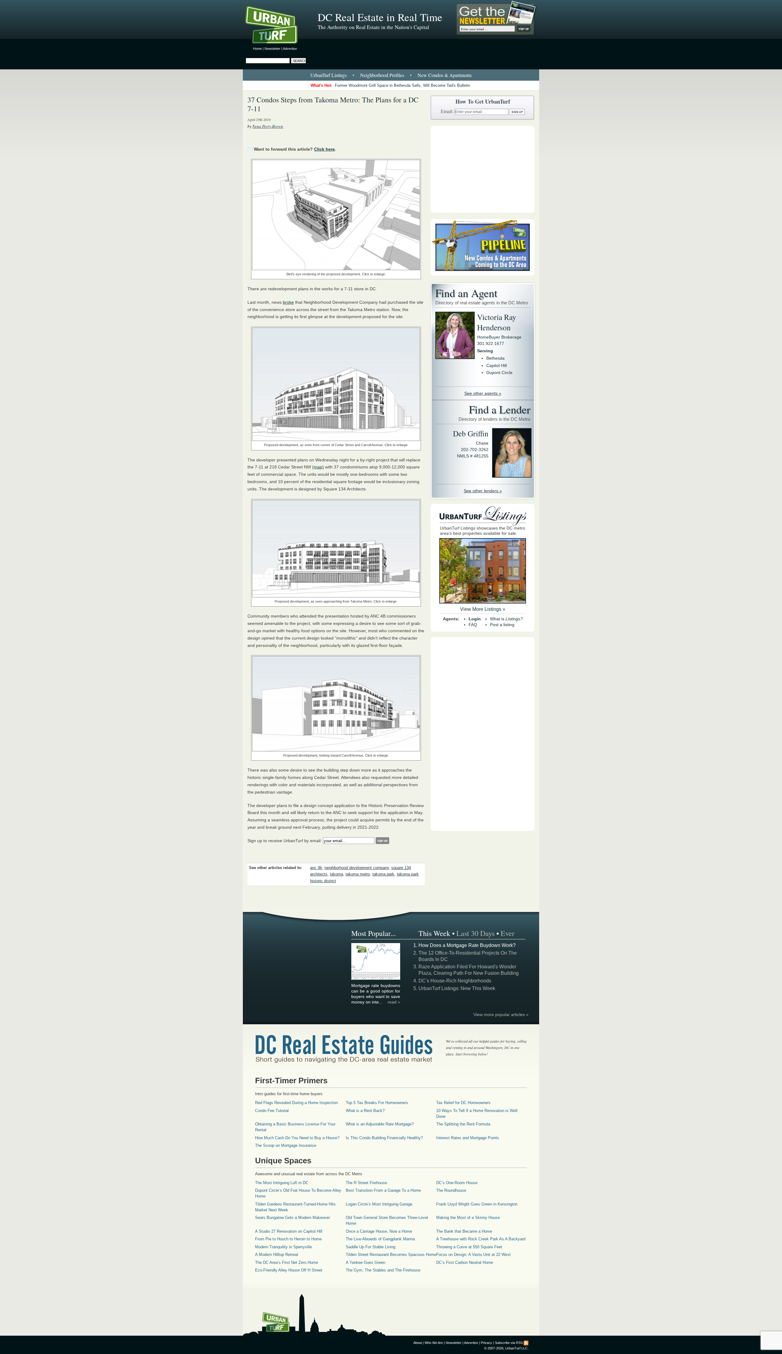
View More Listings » (482, 609)
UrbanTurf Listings (328, 75)
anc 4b (316, 868)
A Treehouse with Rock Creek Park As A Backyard (480, 1239)
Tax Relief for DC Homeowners (463, 1102)
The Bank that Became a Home (464, 1231)
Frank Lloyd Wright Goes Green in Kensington (476, 1204)
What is (506, 618)
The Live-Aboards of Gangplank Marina (380, 1239)
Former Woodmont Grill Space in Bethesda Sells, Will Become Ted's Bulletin (402, 85)
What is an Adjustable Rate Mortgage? (380, 1124)
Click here (324, 149)
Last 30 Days (475, 933)
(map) (318, 466)
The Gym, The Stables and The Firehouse (383, 1270)
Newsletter (272, 48)
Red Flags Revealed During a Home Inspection (296, 1102)
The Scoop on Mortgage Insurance (285, 1145)
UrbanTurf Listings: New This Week (456, 988)
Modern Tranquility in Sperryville (283, 1247)
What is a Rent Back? (365, 1110)
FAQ (473, 624)
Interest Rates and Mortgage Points (467, 1138)
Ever (507, 933)
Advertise (290, 48)
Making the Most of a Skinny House (468, 1217)
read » (394, 1002)
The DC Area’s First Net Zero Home (286, 1262)
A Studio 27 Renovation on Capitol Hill (288, 1231)
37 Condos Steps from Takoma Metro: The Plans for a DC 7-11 (332, 104)
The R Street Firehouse (366, 1182)
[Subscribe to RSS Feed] (526, 1343)
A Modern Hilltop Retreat (276, 1254)
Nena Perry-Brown (267, 126)
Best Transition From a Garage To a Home (383, 1190)
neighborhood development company (356, 868)
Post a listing (502, 624)
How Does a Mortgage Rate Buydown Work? (467, 945)
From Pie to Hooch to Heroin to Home (288, 1239)
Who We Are (434, 1343)
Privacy (486, 1343)
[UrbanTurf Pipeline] (483, 274)
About (417, 1343)
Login (475, 618)
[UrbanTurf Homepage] (276, 26)
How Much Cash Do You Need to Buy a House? (297, 1138)
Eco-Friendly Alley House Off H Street (288, 1270)
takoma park (383, 874)
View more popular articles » (500, 1014)
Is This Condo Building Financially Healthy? (384, 1138)
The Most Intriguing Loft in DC (281, 1182)
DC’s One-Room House (456, 1182)
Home (257, 48)
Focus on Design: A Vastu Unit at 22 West (473, 1254)
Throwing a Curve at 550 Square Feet (469, 1247)
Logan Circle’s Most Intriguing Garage (379, 1204)
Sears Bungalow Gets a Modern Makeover (292, 1217)
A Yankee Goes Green (365, 1262)
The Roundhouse (451, 1190)
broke (288, 302)
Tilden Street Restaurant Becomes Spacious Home (391, 1254)
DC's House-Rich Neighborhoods (454, 980)
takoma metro (357, 874)
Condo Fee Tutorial (272, 1110)
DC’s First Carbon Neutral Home (464, 1262)
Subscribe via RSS (509, 1343)
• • (391, 75)
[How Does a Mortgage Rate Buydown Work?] (376, 978)
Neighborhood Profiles (382, 75)
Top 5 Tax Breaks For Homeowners (377, 1102)
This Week (434, 933)
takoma (336, 874)
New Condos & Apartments (445, 75)
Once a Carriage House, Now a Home (379, 1231)
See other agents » (482, 393)
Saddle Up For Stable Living (370, 1247)
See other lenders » (483, 490)
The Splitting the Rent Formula (463, 1124)
